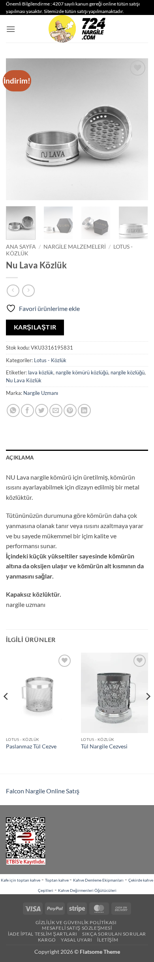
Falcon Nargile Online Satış (42, 791)
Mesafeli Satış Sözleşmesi (77, 928)
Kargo (47, 940)
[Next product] (13, 291)
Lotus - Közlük (50, 360)
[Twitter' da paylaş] (41, 410)
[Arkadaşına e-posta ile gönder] (55, 410)
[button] (10, 29)
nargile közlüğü (128, 372)
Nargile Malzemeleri (74, 247)
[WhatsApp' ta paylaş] (13, 410)
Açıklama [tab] (20, 457)
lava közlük (40, 372)
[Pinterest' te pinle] (70, 410)
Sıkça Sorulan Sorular (114, 934)
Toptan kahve (57, 880)
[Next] (135, 129)
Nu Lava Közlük (23, 380)
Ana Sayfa (21, 247)
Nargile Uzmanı (40, 393)
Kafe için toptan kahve (20, 880)
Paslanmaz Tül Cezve (31, 746)
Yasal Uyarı (76, 940)
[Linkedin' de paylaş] (84, 410)
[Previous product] (28, 291)
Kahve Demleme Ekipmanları (98, 880)
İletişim (107, 940)
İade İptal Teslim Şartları (42, 934)
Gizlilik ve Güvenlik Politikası (76, 922)
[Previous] (18, 129)
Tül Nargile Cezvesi (104, 746)
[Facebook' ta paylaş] (27, 410)
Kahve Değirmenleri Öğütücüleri (87, 890)
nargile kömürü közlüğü (82, 372)
